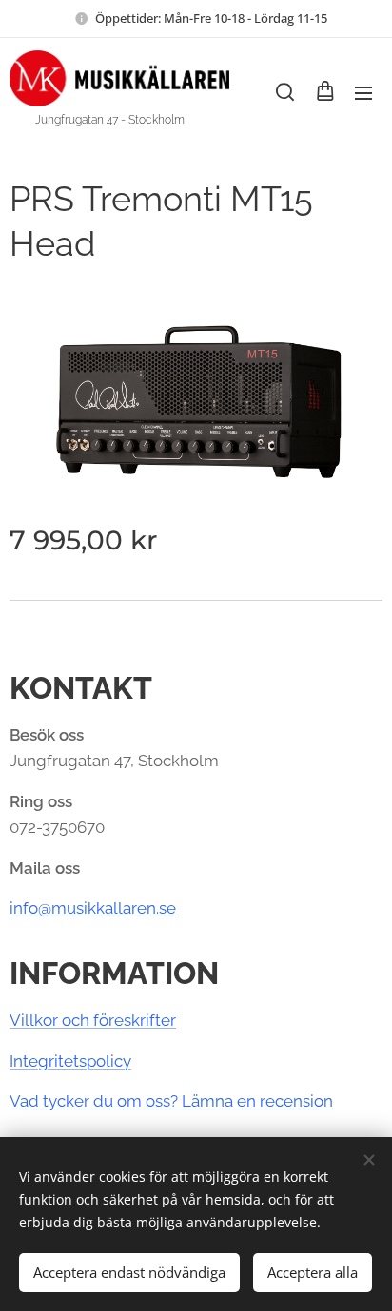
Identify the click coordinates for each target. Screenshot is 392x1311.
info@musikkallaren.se (93, 907)
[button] (285, 92)
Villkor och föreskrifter (93, 1020)
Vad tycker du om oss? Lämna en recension (171, 1100)
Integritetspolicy (70, 1060)
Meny (363, 92)
